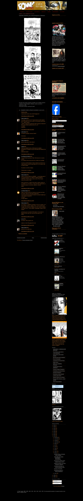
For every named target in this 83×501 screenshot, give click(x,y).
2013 (54, 431)
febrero (55, 452)
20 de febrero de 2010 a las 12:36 (27, 231)
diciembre (56, 437)
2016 (54, 426)
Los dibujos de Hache (25, 156)
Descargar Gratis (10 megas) (58, 206)
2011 (54, 434)
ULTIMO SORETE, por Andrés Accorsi (62, 277)
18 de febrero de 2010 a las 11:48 (27, 154)
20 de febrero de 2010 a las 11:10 (27, 225)
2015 (54, 428)
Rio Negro (56, 387)
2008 (54, 476)
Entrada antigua (44, 237)
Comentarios (56, 483)
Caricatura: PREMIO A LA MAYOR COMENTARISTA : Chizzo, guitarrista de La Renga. (61, 189)
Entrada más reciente (21, 237)
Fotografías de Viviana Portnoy (59, 370)
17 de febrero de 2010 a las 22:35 (27, 138)
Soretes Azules (57, 275)
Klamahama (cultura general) (58, 374)
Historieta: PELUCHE (58, 468)
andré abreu (23, 131)
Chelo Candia (24, 118)
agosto (55, 443)
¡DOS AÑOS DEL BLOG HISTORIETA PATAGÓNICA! (58, 458)
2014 (54, 429)
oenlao (22, 146)
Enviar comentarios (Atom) (28, 240)
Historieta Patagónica (58, 248)
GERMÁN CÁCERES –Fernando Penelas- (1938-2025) (62, 260)
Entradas (55, 481)
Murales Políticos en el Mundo (59, 377)
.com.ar (58, 386)
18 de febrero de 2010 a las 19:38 (27, 172)
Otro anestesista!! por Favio (62, 250)
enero (55, 473)
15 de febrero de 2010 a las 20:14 (27, 129)
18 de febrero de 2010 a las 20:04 (27, 188)
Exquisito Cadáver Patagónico (58, 369)
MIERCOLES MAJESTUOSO (62, 242)
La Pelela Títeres (24, 190)
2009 (54, 475)
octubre (55, 440)
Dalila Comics (55, 362)
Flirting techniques (61, 66)
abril (55, 449)
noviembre (56, 438)
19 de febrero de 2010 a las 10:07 (27, 200)
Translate (61, 127)
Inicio (33, 237)
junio (55, 446)
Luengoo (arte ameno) (57, 375)
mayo (55, 448)
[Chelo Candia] (56, 114)
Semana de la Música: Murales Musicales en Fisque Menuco (61, 181)
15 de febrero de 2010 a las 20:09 (27, 116)
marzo (55, 451)
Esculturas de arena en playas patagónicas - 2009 (61, 154)
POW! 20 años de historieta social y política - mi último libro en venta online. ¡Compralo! (61, 196)
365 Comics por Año (58, 240)
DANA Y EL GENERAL (58, 283)
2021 (54, 425)
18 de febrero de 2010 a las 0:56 (27, 144)
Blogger (62, 486)
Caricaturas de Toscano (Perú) (59, 360)
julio (55, 445)
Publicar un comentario (22, 233)
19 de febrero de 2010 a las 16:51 (27, 216)
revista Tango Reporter (57, 381)
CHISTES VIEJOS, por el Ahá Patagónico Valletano (32, 15)
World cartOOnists (58, 266)
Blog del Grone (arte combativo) (59, 357)
